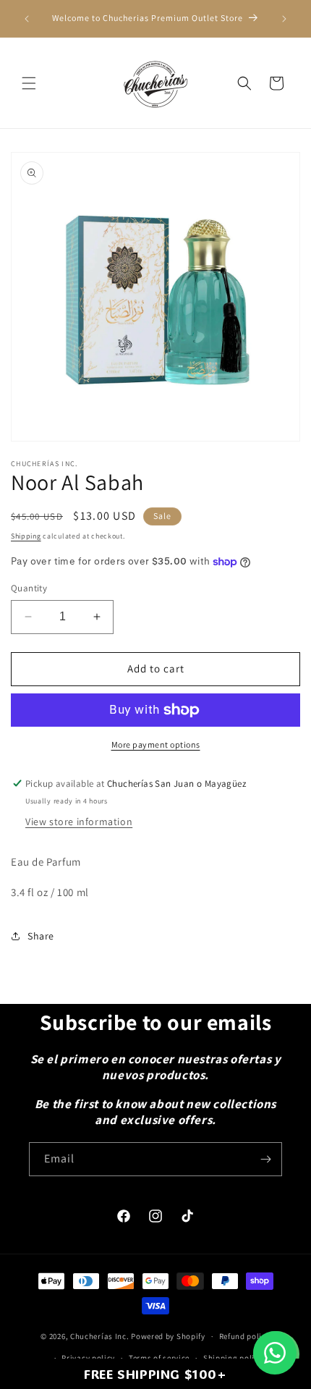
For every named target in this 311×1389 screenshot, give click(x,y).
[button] (29, 83)
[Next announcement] (284, 19)
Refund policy (244, 1336)
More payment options (155, 744)
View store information (78, 821)
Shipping (26, 536)
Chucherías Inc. (99, 1336)
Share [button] (40, 935)
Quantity (29, 588)
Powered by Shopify (168, 1336)
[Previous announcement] (27, 19)
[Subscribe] (265, 1159)
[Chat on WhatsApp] (275, 1353)
